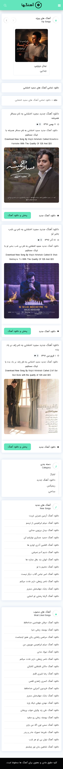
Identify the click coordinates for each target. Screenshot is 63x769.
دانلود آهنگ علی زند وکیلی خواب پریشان (39, 710)
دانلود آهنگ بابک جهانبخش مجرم (43, 589)
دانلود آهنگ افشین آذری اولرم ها (43, 545)
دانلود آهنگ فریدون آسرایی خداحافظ (41, 688)
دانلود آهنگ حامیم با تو (48, 567)
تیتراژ (52, 474)
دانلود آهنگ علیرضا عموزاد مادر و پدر (41, 732)
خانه (55, 100)
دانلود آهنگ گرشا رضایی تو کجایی (43, 596)
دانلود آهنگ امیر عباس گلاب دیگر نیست (40, 574)
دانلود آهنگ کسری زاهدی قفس (44, 681)
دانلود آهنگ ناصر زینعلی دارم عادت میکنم (39, 581)
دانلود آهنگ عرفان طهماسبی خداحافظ (41, 622)
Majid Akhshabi (35, 139)
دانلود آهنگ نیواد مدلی (48, 652)
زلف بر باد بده (14, 362)
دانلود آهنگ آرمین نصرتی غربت (44, 515)
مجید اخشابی (33, 130)
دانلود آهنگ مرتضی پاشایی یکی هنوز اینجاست (37, 637)
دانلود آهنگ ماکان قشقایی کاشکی (43, 666)
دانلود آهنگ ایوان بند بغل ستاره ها (42, 559)
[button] (59, 5)
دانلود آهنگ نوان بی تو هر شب (44, 739)
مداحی (51, 491)
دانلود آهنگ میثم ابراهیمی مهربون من (41, 644)
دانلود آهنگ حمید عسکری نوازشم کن (41, 537)
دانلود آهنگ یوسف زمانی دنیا (45, 630)
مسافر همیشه (14, 130)
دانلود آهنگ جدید (46, 480)
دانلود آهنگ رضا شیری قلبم (46, 673)
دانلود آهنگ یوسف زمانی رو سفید (43, 717)
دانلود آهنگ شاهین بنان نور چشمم (42, 747)
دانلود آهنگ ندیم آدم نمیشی (45, 552)
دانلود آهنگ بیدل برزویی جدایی (44, 530)
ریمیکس (51, 486)
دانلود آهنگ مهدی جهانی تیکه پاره (43, 703)
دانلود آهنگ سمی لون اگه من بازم (42, 725)
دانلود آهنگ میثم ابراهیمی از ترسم (42, 523)
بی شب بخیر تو (14, 246)
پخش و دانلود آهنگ (17, 215)
